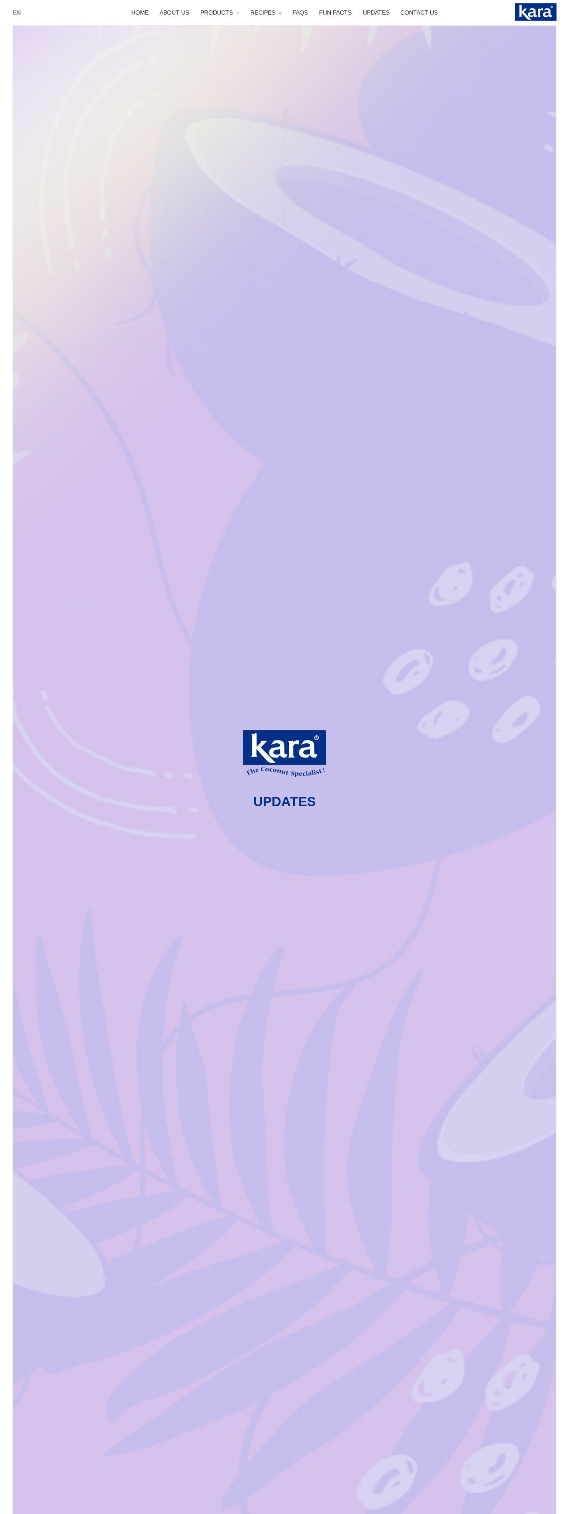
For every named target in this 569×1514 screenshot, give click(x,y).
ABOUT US (174, 12)
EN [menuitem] (17, 12)
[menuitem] (17, 12)
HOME (140, 12)
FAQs (300, 12)
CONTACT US (419, 12)
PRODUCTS (216, 12)
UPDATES (376, 12)
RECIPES (262, 12)
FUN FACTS (335, 12)
